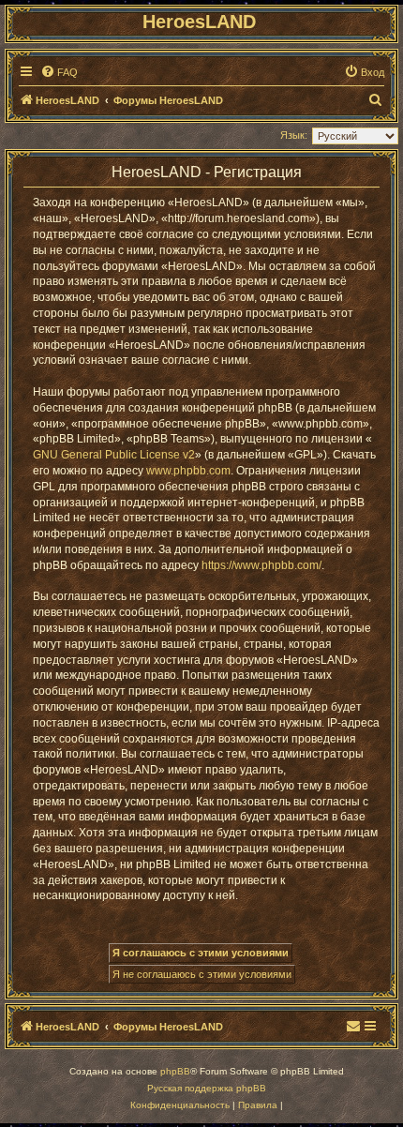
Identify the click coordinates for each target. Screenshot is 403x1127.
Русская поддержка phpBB (206, 1088)
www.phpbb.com (188, 470)
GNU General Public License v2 (114, 454)
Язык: (293, 135)
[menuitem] (59, 72)
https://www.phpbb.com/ (261, 565)
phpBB (175, 1071)
